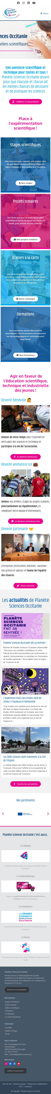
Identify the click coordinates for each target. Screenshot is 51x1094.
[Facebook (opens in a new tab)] (18, 3)
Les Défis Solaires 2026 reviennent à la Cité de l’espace (24, 759)
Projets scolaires (10, 1005)
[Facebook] (10, 1063)
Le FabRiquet (25, 846)
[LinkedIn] (14, 1063)
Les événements (25, 907)
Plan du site (7, 1084)
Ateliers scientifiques (12, 1008)
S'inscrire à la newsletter (17, 990)
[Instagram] (6, 1063)
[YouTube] (18, 1063)
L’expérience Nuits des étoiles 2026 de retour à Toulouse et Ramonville (22, 700)
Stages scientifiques (12, 1002)
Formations (9, 1011)
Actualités (8, 1028)
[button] (3, 813)
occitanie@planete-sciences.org (20, 1054)
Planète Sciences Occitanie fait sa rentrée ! (24, 643)
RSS (20, 1087)
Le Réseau (25, 937)
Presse (7, 1034)
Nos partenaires (25, 800)
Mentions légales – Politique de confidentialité (29, 1084)
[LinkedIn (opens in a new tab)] (28, 3)
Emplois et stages (11, 1031)
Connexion (28, 1087)
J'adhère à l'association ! (15, 1071)
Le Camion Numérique (25, 876)
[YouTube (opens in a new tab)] (33, 3)
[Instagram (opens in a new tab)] (23, 3)
